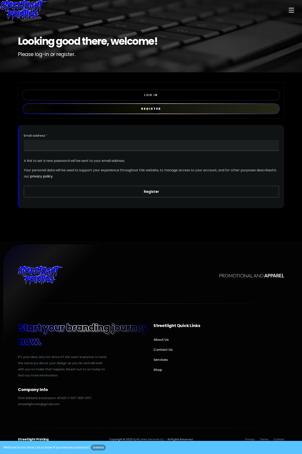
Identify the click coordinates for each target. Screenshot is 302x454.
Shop (157, 369)
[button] (291, 10)
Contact (278, 439)
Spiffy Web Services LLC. (149, 439)
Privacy (250, 439)
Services (160, 359)
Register (151, 109)
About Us (161, 339)
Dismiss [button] (98, 447)
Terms (264, 439)
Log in (151, 95)
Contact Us (163, 349)
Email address (35, 136)
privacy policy (41, 176)
